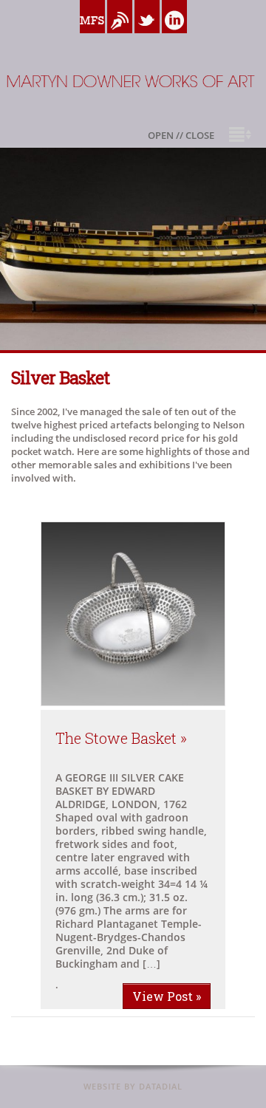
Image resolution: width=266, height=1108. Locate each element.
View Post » (166, 996)
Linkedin (174, 37)
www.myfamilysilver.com (92, 37)
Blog (119, 37)
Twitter (147, 37)
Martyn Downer (36, 117)
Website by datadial (133, 1086)
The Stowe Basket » (121, 738)
